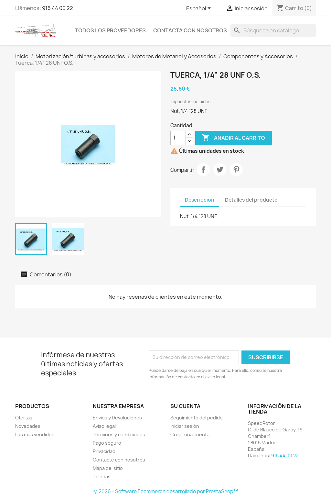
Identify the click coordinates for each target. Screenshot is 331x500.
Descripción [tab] (199, 199)
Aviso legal (104, 426)
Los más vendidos (34, 434)
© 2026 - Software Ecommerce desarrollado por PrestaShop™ (165, 491)
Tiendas (102, 476)
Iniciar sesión (184, 426)
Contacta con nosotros (190, 30)
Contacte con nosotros (119, 460)
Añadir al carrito (233, 137)
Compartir (203, 169)
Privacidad (104, 451)
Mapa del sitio (108, 468)
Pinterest (236, 169)
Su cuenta (185, 406)
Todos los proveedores (110, 30)
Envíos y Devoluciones (117, 418)
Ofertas (23, 418)
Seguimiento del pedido (196, 418)
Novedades (27, 426)
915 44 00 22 (57, 8)
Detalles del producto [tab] (251, 199)
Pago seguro (107, 443)
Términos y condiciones (119, 434)
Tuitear (219, 169)
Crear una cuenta (189, 434)
